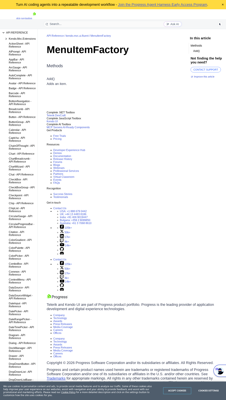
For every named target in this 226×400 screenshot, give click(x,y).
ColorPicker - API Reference (19, 257)
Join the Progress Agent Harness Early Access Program (162, 4)
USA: (73, 211)
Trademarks (56, 378)
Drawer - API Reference (16, 357)
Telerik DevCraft (56, 115)
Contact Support (205, 69)
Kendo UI (52, 121)
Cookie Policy (68, 392)
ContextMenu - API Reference (20, 281)
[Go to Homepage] (34, 18)
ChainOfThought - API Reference (22, 147)
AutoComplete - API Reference (20, 77)
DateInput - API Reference (17, 305)
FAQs (56, 182)
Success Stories (62, 194)
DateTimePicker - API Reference (21, 329)
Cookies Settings (208, 390)
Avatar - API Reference (22, 83)
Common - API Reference (17, 273)
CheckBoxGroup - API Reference (22, 189)
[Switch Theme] (220, 24)
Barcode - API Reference (17, 95)
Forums (57, 162)
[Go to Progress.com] (57, 298)
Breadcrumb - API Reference (19, 111)
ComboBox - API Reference (18, 265)
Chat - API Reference (21, 174)
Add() (51, 79)
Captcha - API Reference (17, 139)
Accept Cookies (177, 390)
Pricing (57, 138)
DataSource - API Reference (19, 289)
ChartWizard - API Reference (19, 168)
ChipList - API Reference (17, 210)
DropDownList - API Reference (20, 373)
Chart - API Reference (21, 153)
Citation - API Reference (16, 233)
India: (74, 217)
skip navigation (24, 18)
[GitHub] (62, 250)
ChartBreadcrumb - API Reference (20, 160)
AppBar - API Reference (16, 61)
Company (59, 315)
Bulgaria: (75, 220)
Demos (57, 153)
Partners (58, 173)
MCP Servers (54, 127)
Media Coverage (63, 327)
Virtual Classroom (63, 176)
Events (57, 179)
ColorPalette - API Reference (19, 249)
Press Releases (62, 324)
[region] (113, 390)
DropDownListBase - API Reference (21, 381)
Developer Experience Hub (69, 150)
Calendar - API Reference (17, 131)
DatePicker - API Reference (18, 313)
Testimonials (60, 197)
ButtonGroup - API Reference (19, 123)
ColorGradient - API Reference (20, 241)
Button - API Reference (22, 117)
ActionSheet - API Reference (19, 45)
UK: (73, 214)
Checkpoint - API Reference (18, 197)
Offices (57, 333)
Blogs (56, 165)
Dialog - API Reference (22, 343)
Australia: (75, 223)
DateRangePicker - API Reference (20, 321)
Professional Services (66, 171)
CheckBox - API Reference (18, 181)
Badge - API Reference (22, 88)
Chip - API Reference (21, 203)
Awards (57, 321)
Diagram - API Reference (17, 337)
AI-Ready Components (76, 127)
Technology (60, 318)
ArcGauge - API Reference (18, 69)
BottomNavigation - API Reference (20, 103)
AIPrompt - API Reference (17, 53)
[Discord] (62, 253)
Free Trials (59, 135)
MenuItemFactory (100, 35)
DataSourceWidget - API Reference (21, 297)
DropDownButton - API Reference (22, 365)
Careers (58, 330)
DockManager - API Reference (20, 349)
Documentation (62, 156)
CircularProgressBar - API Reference (21, 226)
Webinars (59, 168)
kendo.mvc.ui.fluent (77, 35)
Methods (55, 65)
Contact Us (59, 208)
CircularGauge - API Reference (20, 218)
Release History (62, 159)
